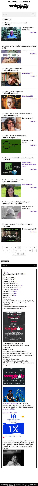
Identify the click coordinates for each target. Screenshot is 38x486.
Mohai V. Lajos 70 (27, 73)
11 (16, 250)
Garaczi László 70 (27, 96)
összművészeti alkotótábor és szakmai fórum (29, 164)
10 (11, 250)
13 (25, 250)
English (5, 261)
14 (30, 250)
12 (21, 250)
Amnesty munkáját (8, 409)
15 (34, 250)
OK (34, 265)
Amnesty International (11, 403)
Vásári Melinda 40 (27, 184)
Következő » (21, 254)
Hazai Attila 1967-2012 (10, 413)
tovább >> (33, 32)
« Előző (6, 247)
